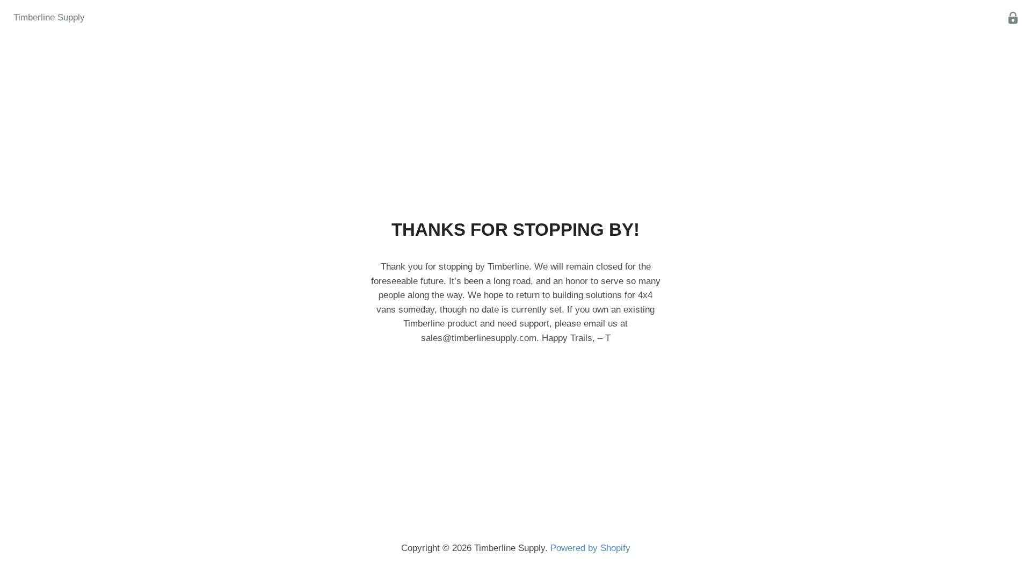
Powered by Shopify (590, 548)
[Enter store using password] (1013, 18)
